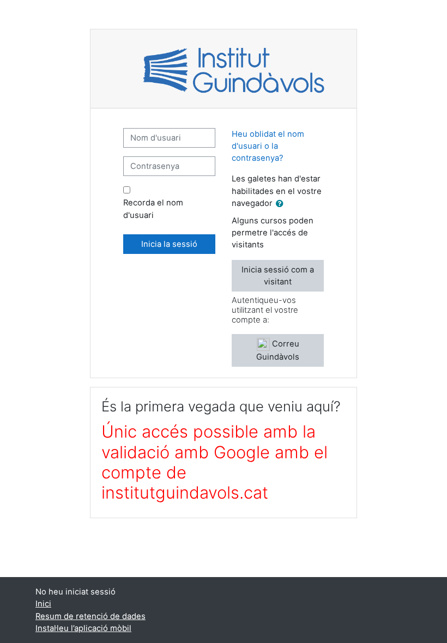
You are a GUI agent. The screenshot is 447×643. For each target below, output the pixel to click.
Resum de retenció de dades (90, 616)
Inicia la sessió (169, 244)
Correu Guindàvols (277, 350)
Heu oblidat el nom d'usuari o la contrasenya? (268, 146)
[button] (282, 203)
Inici (43, 604)
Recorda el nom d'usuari (153, 209)
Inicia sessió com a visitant (277, 276)
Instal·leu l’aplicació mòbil (83, 628)
